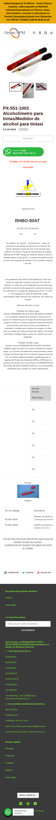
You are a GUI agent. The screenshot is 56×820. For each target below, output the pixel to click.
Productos (10, 755)
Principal (9, 748)
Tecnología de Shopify (35, 811)
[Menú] (51, 33)
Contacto (9, 763)
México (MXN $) (27, 795)
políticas (9, 770)
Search (8, 597)
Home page (10, 605)
